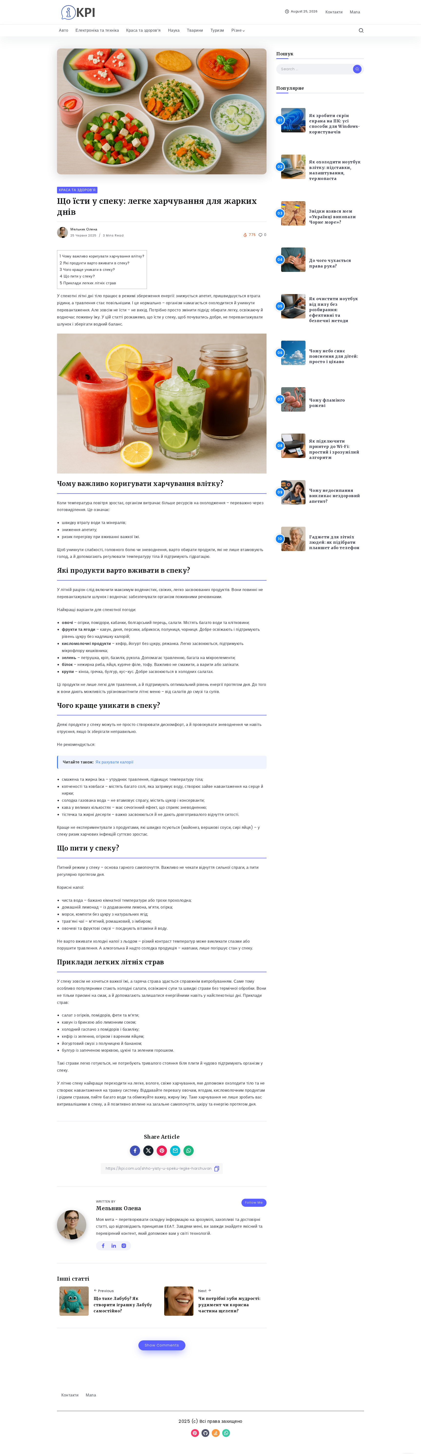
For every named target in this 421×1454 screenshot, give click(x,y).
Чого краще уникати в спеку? (87, 269)
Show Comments (162, 1345)
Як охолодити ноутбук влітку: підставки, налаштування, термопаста (335, 170)
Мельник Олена (83, 229)
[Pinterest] (195, 1433)
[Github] (205, 1433)
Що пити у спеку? (77, 276)
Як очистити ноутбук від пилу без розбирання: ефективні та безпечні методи (333, 309)
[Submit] (357, 69)
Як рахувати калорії (115, 762)
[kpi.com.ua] (77, 12)
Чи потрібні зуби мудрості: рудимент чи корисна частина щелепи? (229, 1304)
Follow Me (254, 1202)
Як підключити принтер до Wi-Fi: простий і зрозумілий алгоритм (334, 449)
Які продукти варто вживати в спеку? (95, 263)
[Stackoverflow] (216, 1433)
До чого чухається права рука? (330, 263)
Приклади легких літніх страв (88, 283)
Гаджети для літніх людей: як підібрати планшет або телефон (334, 542)
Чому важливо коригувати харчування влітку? (102, 256)
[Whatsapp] (226, 1433)
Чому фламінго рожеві (327, 403)
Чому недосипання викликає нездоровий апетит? (334, 496)
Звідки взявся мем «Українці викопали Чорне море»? (332, 217)
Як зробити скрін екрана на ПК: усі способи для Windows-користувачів (334, 123)
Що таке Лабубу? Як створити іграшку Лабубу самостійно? (123, 1304)
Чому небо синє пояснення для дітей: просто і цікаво (333, 356)
